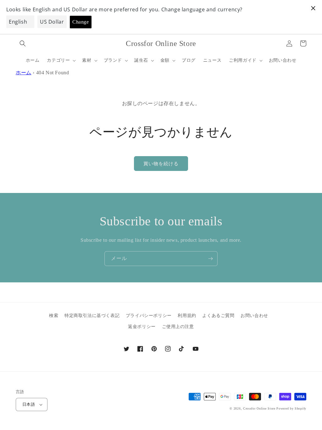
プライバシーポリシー (149, 315)
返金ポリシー (142, 326)
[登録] (210, 258)
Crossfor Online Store (259, 408)
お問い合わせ (254, 315)
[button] (23, 43)
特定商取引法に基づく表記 (91, 315)
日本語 (28, 404)
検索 (53, 315)
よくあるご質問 (218, 315)
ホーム (23, 72)
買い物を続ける (161, 163)
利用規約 (187, 315)
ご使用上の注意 (178, 326)
